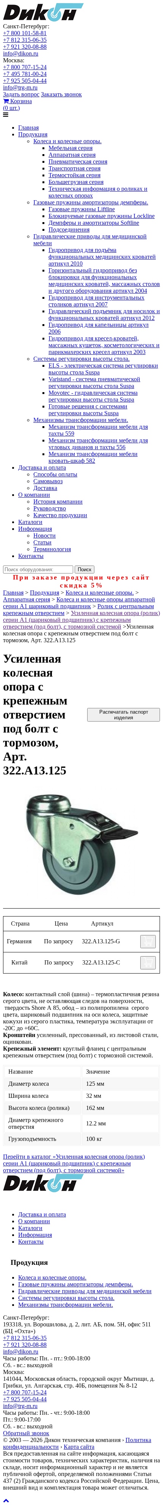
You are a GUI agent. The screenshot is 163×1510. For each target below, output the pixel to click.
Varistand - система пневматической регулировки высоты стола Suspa (94, 382)
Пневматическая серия (78, 161)
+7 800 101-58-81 (25, 33)
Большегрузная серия (76, 182)
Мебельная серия (70, 148)
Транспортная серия (74, 168)
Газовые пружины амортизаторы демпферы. (90, 202)
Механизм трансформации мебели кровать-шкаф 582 (93, 457)
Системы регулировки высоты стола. (81, 358)
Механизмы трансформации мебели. (80, 420)
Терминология (52, 549)
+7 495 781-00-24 (25, 74)
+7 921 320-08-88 (25, 46)
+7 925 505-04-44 (25, 80)
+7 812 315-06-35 (25, 40)
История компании (58, 501)
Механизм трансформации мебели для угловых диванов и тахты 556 (98, 443)
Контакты (31, 556)
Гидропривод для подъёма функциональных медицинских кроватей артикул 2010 (102, 257)
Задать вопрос (21, 94)
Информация (35, 528)
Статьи (42, 542)
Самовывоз (48, 481)
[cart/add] (148, 941)
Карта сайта (79, 1447)
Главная (28, 127)
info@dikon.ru (20, 53)
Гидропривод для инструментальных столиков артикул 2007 (96, 301)
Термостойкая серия (74, 175)
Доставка (45, 488)
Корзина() (17, 104)
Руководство (49, 508)
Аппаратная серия (72, 154)
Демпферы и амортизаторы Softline (94, 222)
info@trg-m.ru (20, 87)
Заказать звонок (61, 94)
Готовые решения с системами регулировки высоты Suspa (88, 409)
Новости (44, 535)
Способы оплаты (55, 474)
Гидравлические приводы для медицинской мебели (85, 1291)
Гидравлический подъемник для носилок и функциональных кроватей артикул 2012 (104, 314)
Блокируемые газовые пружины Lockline (102, 216)
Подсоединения (69, 229)
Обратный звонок (26, 1433)
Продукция (32, 134)
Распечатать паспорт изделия (123, 714)
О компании (34, 494)
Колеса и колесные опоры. (67, 141)
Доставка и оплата (42, 467)
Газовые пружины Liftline (82, 209)
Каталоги (30, 522)
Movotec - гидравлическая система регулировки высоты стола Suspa (93, 396)
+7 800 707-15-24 (25, 67)
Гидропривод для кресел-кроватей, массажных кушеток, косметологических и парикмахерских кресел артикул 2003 (104, 345)
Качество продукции (60, 515)
